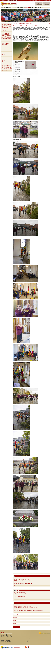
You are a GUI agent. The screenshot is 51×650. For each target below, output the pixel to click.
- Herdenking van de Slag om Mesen (6, 52)
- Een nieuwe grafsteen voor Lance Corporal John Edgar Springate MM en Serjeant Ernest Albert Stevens (6, 49)
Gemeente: (14, 623)
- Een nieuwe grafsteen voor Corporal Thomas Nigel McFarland (6, 38)
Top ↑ (49, 587)
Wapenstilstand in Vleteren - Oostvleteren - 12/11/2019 (25, 23)
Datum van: (15, 617)
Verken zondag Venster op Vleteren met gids (22, 580)
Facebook (36, 0)
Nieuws (18, 7)
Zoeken (41, 7)
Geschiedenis (14, 7)
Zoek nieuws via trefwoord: (17, 614)
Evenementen (22, 7)
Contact (33, 0)
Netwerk (31, 7)
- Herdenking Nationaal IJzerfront (19, 596)
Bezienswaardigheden (7, 7)
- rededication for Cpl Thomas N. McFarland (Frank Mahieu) (6, 40)
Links (39, 7)
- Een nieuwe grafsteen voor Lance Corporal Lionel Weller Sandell (6, 68)
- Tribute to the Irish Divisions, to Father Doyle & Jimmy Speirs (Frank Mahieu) (6, 30)
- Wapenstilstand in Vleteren (18, 597)
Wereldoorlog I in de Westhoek (12, 0)
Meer (2, 70)
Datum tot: (14, 620)
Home (2, 7)
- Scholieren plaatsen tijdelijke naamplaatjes (5, 44)
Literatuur (35, 7)
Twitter (39, 0)
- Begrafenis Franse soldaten (6, 55)
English (49, 0)
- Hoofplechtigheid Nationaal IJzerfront (20, 593)
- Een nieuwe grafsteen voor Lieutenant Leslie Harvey (6, 63)
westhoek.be (4, 0)
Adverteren (29, 0)
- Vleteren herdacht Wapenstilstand (19, 592)
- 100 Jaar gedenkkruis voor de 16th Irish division (6, 25)
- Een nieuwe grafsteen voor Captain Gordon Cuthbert (6, 66)
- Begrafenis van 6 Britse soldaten (5, 46)
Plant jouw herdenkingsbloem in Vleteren (21, 579)
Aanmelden (5, 70)
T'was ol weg (17, 582)
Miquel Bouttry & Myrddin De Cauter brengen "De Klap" (23, 583)
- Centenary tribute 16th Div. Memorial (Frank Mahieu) (6, 27)
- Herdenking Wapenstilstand (18, 595)
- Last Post (3, 32)
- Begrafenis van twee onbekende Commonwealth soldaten (5, 58)
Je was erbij (27, 7)
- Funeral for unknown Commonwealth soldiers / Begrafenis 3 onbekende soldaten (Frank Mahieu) (6, 35)
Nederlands (45, 0)
